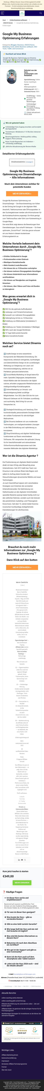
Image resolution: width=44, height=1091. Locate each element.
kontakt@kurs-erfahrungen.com (24, 974)
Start (4, 20)
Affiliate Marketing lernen (10, 1055)
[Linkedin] (19, 860)
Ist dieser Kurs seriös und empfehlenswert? (18, 899)
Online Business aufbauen (18, 20)
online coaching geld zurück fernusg (13, 1001)
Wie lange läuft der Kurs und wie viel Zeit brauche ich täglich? (22, 930)
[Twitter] (25, 860)
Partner (4, 1067)
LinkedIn (22, 797)
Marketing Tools (8, 47)
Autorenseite (22, 803)
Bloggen (14, 45)
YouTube (22, 799)
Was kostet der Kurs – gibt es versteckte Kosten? (19, 918)
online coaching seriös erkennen (12, 998)
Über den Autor (7, 1070)
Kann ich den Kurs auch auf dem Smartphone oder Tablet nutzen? (21, 958)
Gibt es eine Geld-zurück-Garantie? (22, 924)
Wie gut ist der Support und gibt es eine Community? (21, 951)
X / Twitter (22, 801)
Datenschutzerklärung (9, 1058)
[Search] (40, 13)
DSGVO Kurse (7, 23)
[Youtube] (22, 860)
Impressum (5, 1061)
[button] (22, 898)
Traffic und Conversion (15, 49)
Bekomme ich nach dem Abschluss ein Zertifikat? (22, 944)
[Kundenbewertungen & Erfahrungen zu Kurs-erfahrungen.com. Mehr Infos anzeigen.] (22, 1023)
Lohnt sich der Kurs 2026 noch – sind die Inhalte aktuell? (22, 965)
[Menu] (2, 13)
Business (20, 45)
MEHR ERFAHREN (22, 883)
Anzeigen (29, 162)
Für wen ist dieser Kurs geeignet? (21, 912)
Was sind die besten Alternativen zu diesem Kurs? (22, 937)
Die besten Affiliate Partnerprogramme (14, 1064)
